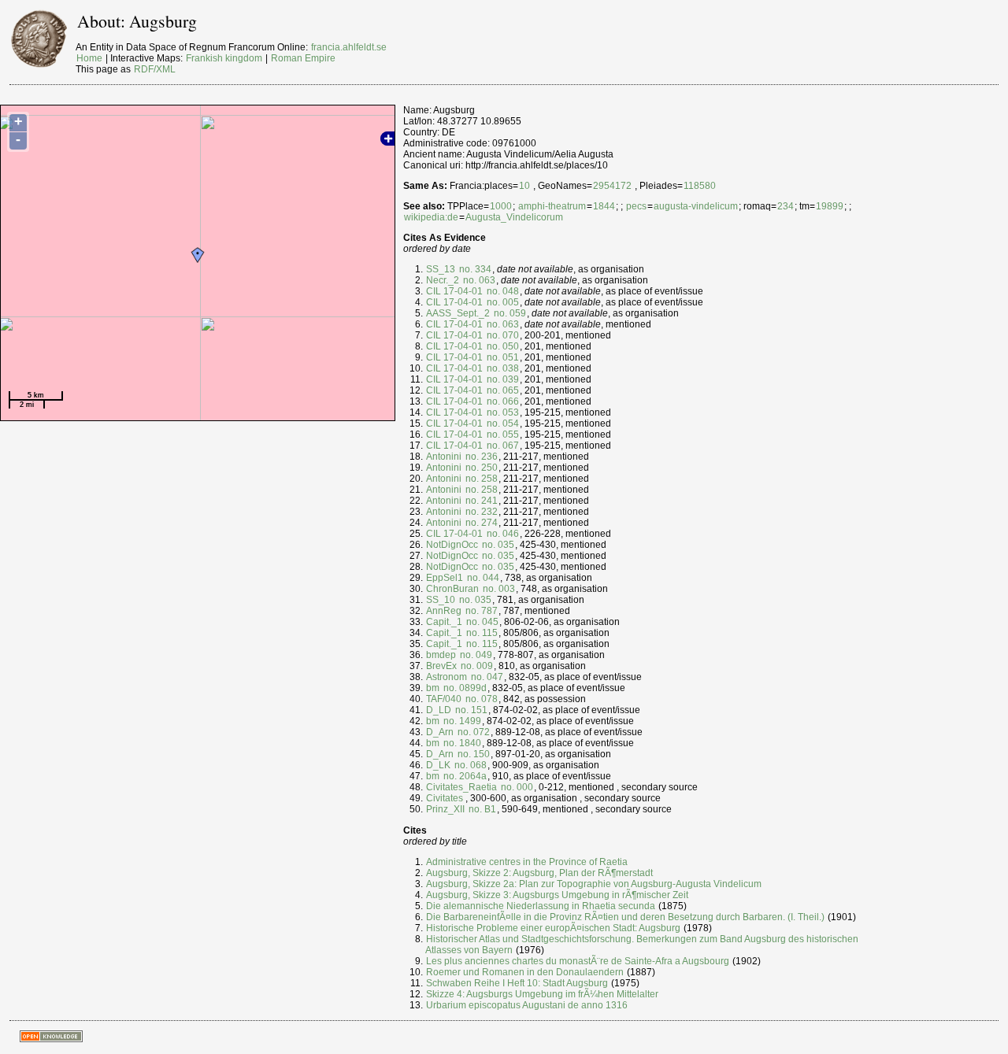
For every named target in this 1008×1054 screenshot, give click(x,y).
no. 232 (480, 511)
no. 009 (475, 665)
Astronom (446, 676)
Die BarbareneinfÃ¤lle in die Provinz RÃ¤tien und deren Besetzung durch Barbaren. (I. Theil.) (625, 917)
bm (432, 687)
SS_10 (440, 599)
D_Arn (440, 732)
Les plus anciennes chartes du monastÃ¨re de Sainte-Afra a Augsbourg (577, 961)
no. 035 (497, 544)
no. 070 (501, 335)
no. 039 (501, 379)
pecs (636, 206)
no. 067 (501, 445)
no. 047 (486, 676)
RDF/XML (155, 69)
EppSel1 (444, 577)
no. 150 (472, 754)
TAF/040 (443, 699)
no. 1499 (461, 721)
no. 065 (501, 390)
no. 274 (480, 522)
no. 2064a (464, 776)
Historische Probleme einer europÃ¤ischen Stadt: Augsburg (553, 928)
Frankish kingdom (224, 58)
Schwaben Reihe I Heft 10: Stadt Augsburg (517, 983)
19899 (829, 206)
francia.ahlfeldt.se (349, 47)
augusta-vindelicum (696, 206)
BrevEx (441, 665)
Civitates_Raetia (461, 787)
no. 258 (480, 478)
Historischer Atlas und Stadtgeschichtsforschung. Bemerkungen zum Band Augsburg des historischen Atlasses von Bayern (641, 945)
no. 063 (478, 280)
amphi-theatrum (552, 206)
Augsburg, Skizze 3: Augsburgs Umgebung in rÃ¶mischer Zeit (557, 895)
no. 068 (469, 765)
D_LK (438, 765)
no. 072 (472, 732)
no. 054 (501, 423)
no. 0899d (464, 687)
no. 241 (480, 500)
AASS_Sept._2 (458, 313)
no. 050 (501, 346)
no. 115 (481, 632)
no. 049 (475, 654)
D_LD (438, 710)
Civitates (444, 798)
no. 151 (470, 710)
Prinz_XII (445, 809)
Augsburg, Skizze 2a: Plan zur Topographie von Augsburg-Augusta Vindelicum (594, 883)
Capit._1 (444, 621)
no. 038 (501, 368)
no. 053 (501, 412)
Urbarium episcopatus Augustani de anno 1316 (527, 1005)
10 (524, 185)
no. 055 (501, 434)
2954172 (612, 185)
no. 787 (480, 610)
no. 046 (501, 533)
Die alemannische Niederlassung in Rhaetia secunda (540, 906)
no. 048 (501, 291)
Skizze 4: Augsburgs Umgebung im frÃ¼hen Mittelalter (542, 994)
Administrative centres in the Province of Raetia (527, 861)
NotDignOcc (452, 544)
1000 (501, 206)
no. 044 (482, 577)
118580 (700, 185)
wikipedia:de (431, 217)
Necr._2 (442, 280)
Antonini (443, 456)
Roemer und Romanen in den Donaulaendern (525, 972)
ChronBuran (452, 588)
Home (89, 58)
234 (785, 206)
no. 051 (501, 357)
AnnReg (443, 610)
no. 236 (480, 456)
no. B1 (481, 809)
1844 (604, 206)
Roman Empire (303, 58)
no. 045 (481, 621)
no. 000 (515, 787)
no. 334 (474, 269)
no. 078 (480, 699)
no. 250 (480, 467)
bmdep (441, 654)
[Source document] (464, 798)
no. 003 (497, 588)
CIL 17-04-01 (454, 291)
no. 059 (508, 313)
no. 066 (501, 401)
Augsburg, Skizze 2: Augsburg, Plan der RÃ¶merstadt (539, 872)
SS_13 (440, 269)
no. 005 (501, 302)
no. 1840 (461, 743)
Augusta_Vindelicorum (514, 217)
